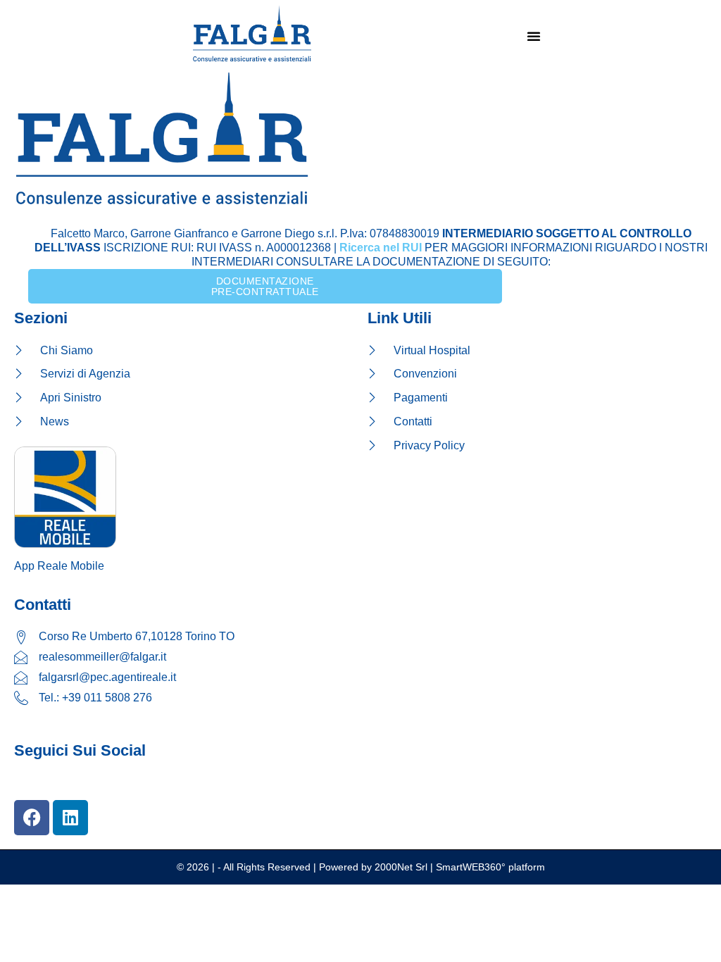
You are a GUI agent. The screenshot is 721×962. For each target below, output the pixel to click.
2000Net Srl (401, 867)
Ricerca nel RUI (380, 248)
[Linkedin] (70, 817)
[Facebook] (31, 817)
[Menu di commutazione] (534, 36)
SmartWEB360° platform (490, 867)
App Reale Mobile (59, 566)
